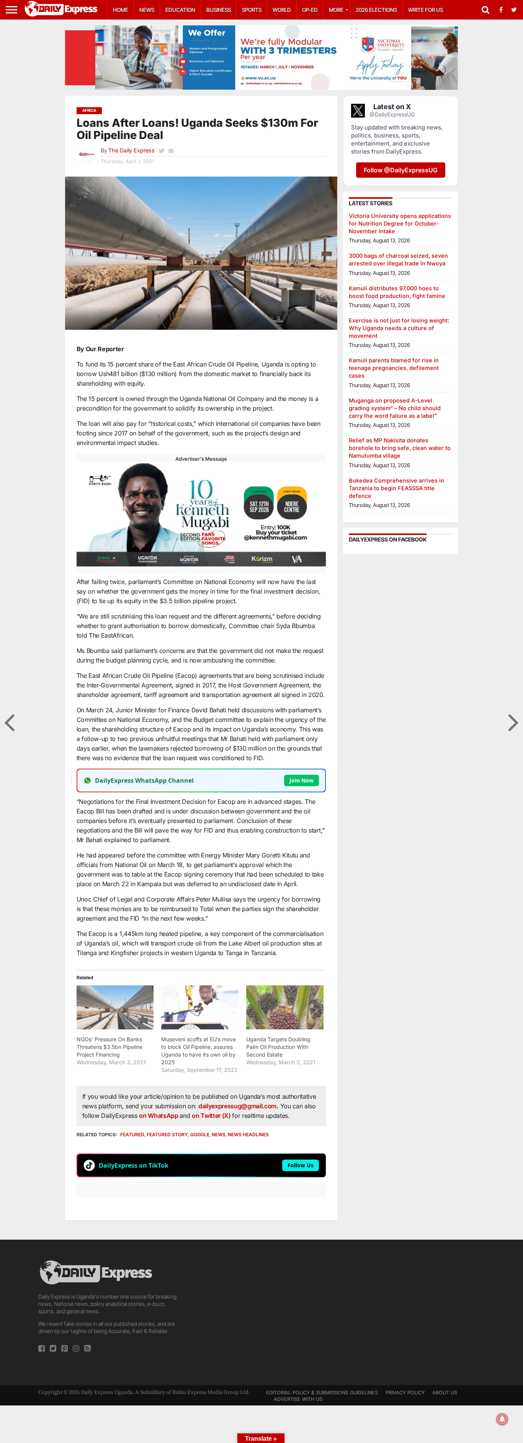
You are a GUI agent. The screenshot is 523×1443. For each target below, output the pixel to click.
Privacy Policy (405, 1393)
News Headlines (248, 1134)
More (336, 10)
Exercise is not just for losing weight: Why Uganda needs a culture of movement (399, 328)
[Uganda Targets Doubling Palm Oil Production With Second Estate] (285, 1007)
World (282, 10)
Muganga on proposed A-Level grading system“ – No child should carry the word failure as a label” (395, 408)
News (146, 10)
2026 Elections (376, 10)
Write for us (425, 10)
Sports (252, 10)
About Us (444, 1393)
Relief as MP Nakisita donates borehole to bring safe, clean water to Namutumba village (400, 448)
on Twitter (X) (212, 1115)
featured (132, 1134)
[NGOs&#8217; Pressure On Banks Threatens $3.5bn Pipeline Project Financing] (115, 1007)
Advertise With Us (298, 1399)
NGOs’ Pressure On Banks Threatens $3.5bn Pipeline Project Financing (109, 1047)
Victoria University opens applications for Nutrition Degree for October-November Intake (400, 223)
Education (180, 10)
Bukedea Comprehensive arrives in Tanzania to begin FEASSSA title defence (396, 488)
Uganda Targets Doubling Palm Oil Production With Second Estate (278, 1047)
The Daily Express (131, 150)
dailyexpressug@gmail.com (237, 1106)
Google (199, 1134)
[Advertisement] (261, 1312)
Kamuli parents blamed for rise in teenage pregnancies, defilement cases (394, 368)
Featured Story (167, 1134)
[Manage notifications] (502, 1419)
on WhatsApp (159, 1115)
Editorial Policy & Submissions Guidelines (322, 1393)
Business (218, 10)
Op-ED (310, 10)
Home (120, 10)
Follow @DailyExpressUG (401, 170)
